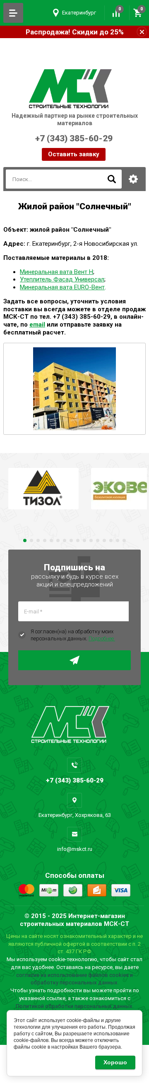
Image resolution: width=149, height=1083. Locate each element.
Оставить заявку (73, 154)
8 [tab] (71, 540)
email (37, 324)
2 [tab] (31, 540)
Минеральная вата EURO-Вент (62, 287)
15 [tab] (117, 540)
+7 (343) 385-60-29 (57, 143)
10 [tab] (84, 540)
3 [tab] (38, 540)
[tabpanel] (43, 488)
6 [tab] (58, 540)
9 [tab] (77, 540)
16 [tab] (124, 540)
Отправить (74, 660)
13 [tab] (104, 540)
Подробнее (102, 638)
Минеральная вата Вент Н (56, 272)
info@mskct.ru (74, 849)
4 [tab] (44, 540)
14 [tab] (111, 540)
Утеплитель (36, 279)
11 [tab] (91, 540)
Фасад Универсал (78, 279)
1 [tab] (24, 540)
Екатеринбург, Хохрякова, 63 (74, 815)
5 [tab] (51, 540)
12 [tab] (97, 540)
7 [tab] (64, 540)
